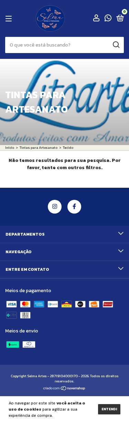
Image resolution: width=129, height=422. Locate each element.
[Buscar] (115, 45)
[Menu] (9, 18)
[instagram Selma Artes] (55, 207)
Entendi (109, 409)
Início (9, 147)
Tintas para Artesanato (38, 147)
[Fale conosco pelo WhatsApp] (108, 18)
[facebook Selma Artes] (74, 207)
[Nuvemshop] (64, 389)
